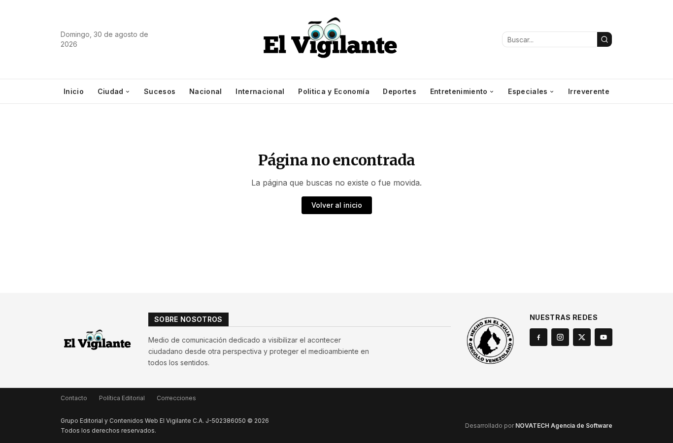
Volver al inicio (336, 205)
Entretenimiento (459, 91)
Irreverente (588, 91)
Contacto (74, 398)
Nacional (205, 91)
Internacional (260, 91)
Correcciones (176, 398)
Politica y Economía (334, 91)
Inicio (74, 91)
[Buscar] (604, 39)
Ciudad (111, 91)
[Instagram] (560, 337)
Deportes (399, 91)
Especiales (528, 91)
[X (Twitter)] (582, 337)
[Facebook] (538, 337)
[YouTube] (603, 337)
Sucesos (159, 91)
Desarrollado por (538, 425)
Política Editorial (122, 398)
